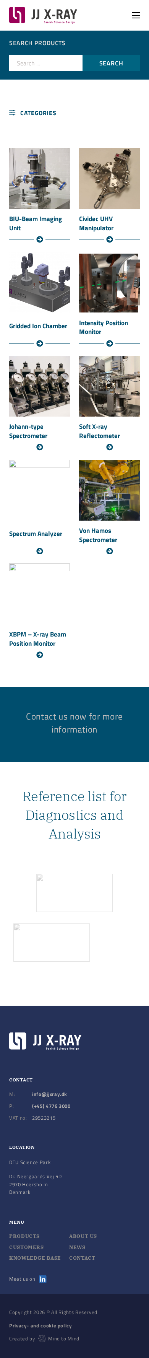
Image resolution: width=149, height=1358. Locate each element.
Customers (26, 1247)
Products (24, 1236)
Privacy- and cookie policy (40, 1325)
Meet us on (22, 1279)
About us (83, 1236)
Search (111, 63)
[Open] (31, 113)
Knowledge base (35, 1258)
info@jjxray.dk (49, 1094)
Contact (82, 1258)
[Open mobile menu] (136, 15)
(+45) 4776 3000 (51, 1106)
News (77, 1247)
